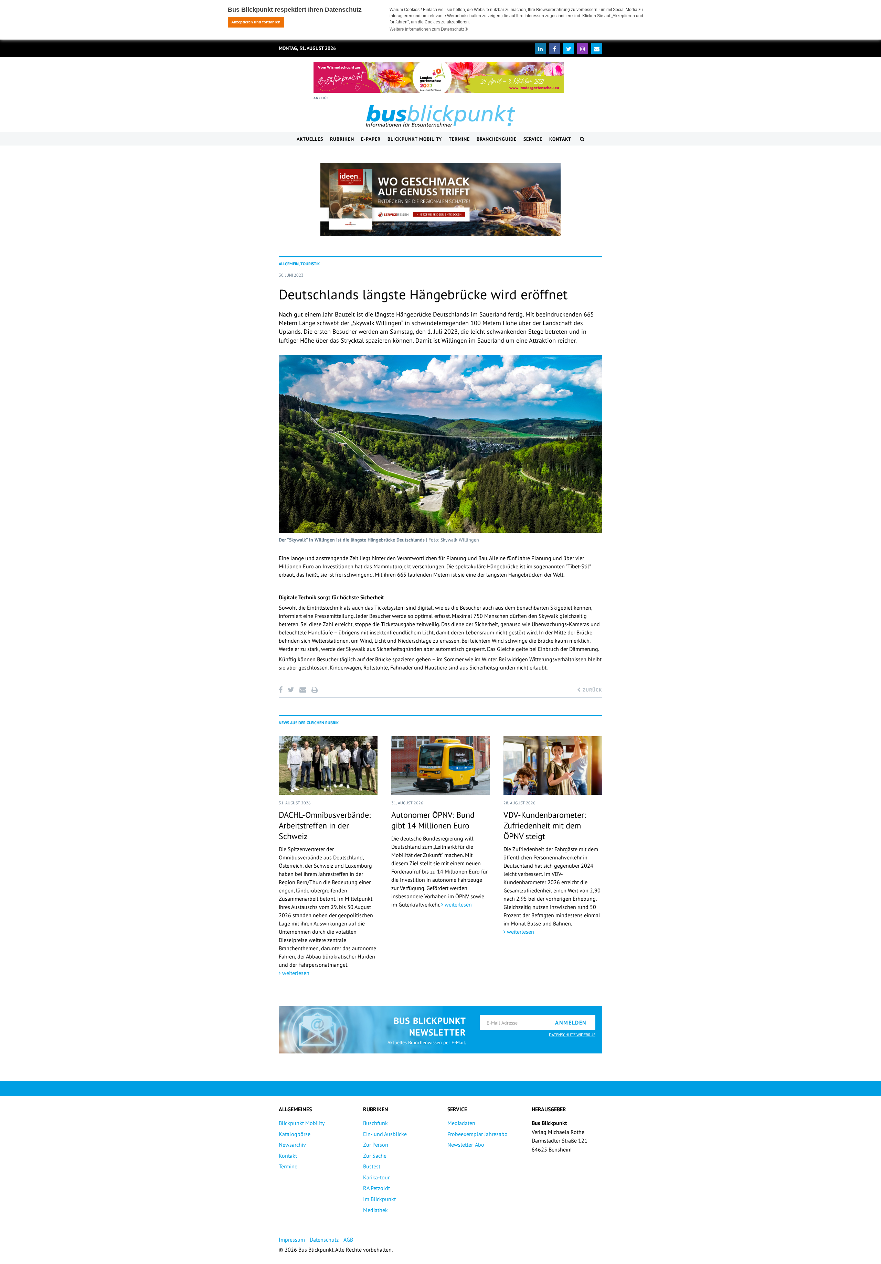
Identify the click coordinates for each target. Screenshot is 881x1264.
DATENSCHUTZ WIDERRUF (572, 1034)
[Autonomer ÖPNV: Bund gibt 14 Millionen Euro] (440, 765)
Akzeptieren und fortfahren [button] (255, 22)
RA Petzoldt (376, 1188)
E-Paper (371, 139)
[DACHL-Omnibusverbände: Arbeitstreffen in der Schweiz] (328, 765)
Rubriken (342, 139)
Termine (459, 139)
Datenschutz (324, 1239)
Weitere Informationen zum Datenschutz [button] (427, 29)
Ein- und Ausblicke (385, 1134)
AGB (348, 1239)
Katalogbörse (294, 1134)
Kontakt (560, 139)
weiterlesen (295, 973)
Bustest (371, 1166)
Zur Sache (374, 1155)
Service (532, 139)
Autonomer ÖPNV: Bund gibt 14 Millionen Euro (433, 820)
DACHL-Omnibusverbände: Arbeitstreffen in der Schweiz (325, 826)
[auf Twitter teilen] (291, 689)
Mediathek (375, 1210)
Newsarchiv (292, 1144)
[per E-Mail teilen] (303, 689)
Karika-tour (376, 1177)
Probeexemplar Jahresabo (477, 1134)
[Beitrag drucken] (314, 689)
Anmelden (571, 1022)
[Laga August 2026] (439, 77)
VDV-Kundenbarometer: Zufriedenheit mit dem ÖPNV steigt (544, 826)
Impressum (292, 1239)
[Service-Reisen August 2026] (440, 199)
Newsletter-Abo (465, 1144)
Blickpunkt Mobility (415, 139)
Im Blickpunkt (379, 1199)
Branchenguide (497, 139)
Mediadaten (461, 1123)
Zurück (591, 690)
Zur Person (375, 1144)
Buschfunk (375, 1123)
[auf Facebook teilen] (282, 689)
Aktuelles (310, 139)
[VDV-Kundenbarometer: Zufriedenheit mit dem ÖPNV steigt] (552, 765)
